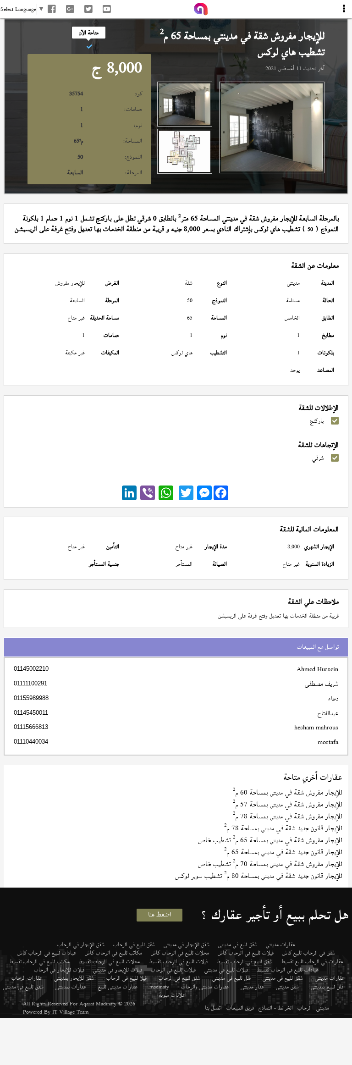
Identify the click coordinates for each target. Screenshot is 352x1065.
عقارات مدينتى (329, 978)
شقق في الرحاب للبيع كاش (308, 953)
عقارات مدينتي (280, 944)
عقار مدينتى (252, 986)
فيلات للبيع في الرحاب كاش (246, 953)
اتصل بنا (213, 1008)
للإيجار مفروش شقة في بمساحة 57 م (287, 804)
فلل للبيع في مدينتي (231, 978)
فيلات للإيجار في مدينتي (117, 970)
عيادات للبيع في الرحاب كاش (46, 953)
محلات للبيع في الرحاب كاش (180, 953)
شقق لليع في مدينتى (237, 944)
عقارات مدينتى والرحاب (205, 986)
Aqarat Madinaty (97, 1003)
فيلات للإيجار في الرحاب (59, 970)
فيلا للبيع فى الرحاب (126, 978)
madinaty (159, 986)
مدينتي (322, 1008)
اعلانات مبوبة (173, 995)
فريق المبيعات (240, 1008)
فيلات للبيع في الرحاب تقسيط (178, 961)
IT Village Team (70, 1012)
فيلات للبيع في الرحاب (173, 970)
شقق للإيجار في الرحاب (80, 944)
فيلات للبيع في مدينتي (226, 970)
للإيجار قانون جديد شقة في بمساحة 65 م (283, 852)
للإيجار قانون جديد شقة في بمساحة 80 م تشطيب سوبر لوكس (258, 876)
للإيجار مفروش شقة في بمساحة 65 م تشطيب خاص (270, 840)
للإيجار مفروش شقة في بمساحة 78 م (287, 816)
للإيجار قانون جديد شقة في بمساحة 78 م (283, 828)
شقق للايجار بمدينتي (74, 978)
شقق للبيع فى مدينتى (283, 978)
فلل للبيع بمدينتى (327, 986)
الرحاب (304, 1008)
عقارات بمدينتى (70, 986)
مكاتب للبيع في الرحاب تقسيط (39, 961)
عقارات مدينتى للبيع (118, 986)
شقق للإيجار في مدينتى (186, 944)
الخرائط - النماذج (275, 1008)
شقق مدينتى (287, 986)
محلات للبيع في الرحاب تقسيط (109, 961)
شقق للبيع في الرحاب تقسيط (244, 961)
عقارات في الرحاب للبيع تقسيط (312, 961)
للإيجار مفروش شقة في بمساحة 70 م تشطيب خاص (270, 864)
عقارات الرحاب (26, 978)
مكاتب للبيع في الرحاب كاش (113, 953)
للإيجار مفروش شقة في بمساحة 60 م (287, 792)
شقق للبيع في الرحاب (134, 944)
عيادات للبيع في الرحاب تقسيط (288, 970)
